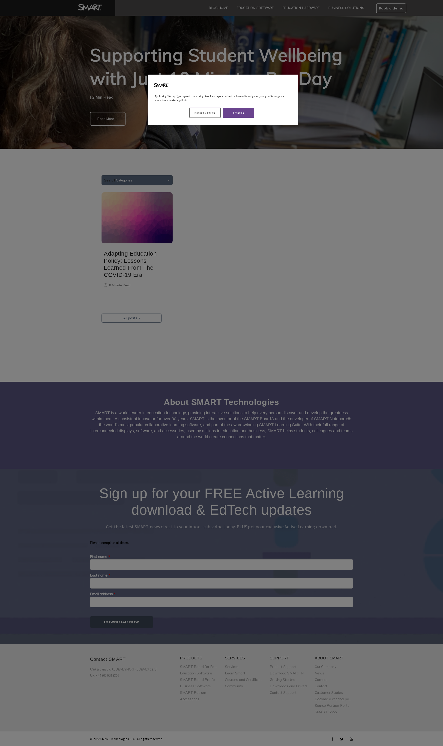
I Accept (238, 112)
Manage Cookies (205, 112)
